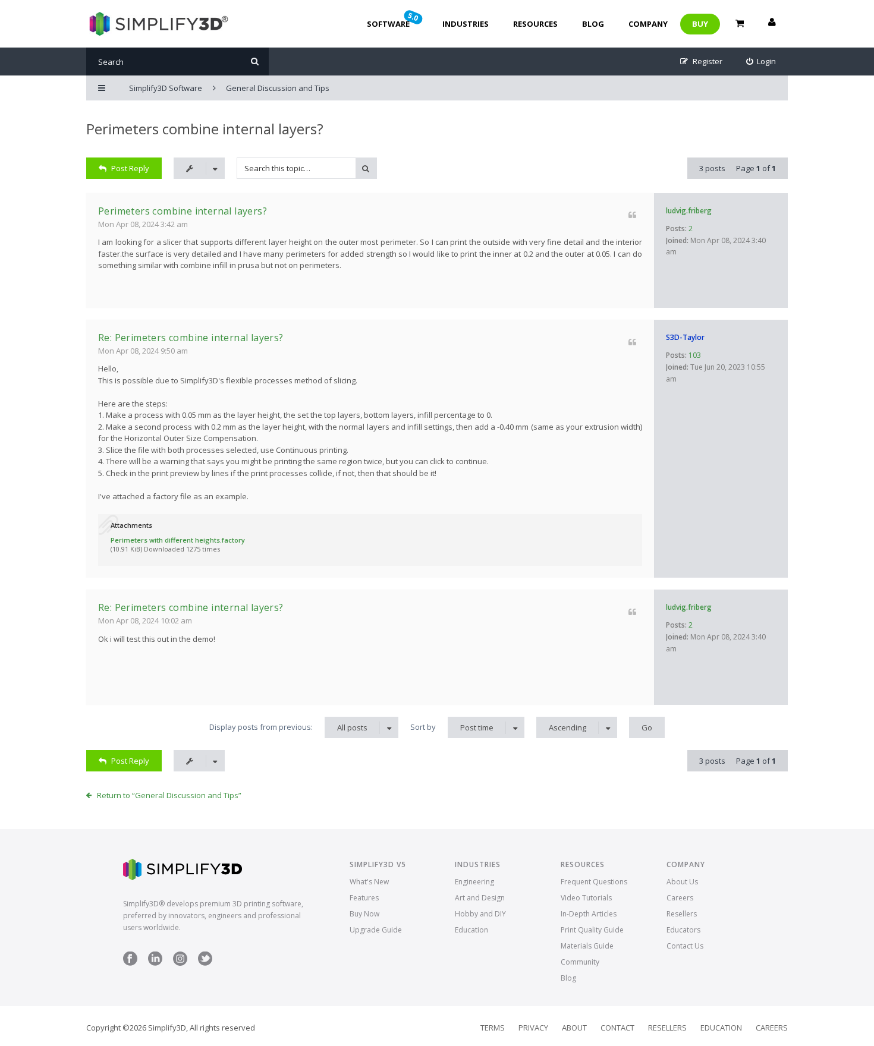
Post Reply (130, 168)
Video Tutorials (586, 898)
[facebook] (130, 963)
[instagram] (180, 963)
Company (648, 23)
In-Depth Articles (589, 914)
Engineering (474, 882)
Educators (683, 930)
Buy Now (364, 914)
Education (471, 930)
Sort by (451, 727)
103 (694, 355)
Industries (465, 23)
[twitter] (205, 963)
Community (580, 962)
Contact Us (684, 946)
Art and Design (480, 898)
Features (364, 898)
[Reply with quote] (632, 215)
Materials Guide (587, 946)
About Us (682, 882)
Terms (492, 1027)
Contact (617, 1027)
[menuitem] (761, 61)
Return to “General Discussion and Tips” (169, 795)
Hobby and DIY (480, 914)
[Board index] (157, 24)
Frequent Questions (594, 882)
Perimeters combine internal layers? (204, 128)
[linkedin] (155, 963)
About (574, 1027)
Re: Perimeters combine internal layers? (191, 337)
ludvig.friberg (689, 211)
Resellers (681, 914)
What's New (369, 882)
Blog (593, 23)
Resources (535, 23)
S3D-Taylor (685, 337)
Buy (700, 23)
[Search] (255, 61)
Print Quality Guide (592, 930)
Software (393, 19)
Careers (679, 898)
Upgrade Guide (376, 930)
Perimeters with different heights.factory (178, 539)
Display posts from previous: (288, 727)
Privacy (533, 1027)
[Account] (772, 24)
